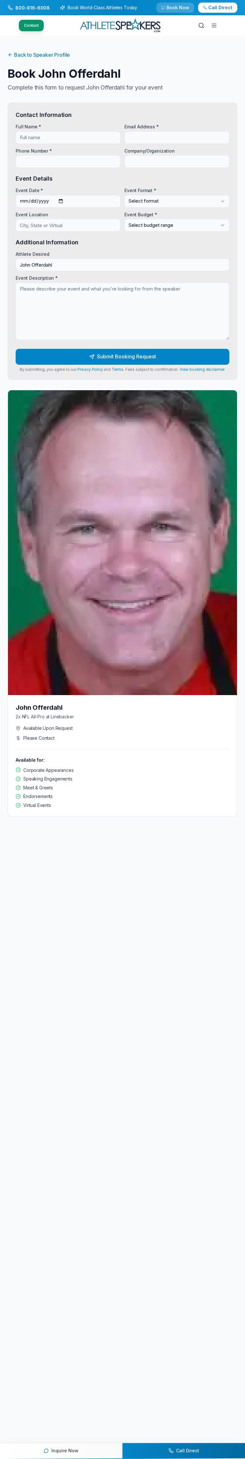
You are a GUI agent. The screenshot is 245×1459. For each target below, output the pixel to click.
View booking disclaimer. (202, 369)
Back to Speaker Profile (42, 55)
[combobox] (176, 201)
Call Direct (220, 7)
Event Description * (37, 278)
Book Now (178, 7)
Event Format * (140, 190)
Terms (117, 369)
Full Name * (28, 126)
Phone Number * (34, 150)
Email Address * (141, 126)
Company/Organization (149, 150)
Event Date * (29, 190)
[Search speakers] (201, 25)
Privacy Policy (90, 369)
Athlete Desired (32, 254)
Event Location (32, 214)
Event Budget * (140, 214)
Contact (31, 25)
